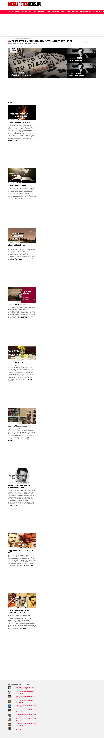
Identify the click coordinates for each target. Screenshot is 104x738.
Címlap (11, 12)
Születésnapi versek (58, 12)
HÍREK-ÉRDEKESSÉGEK (39, 12)
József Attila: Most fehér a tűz (19, 122)
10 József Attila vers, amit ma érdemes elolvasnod (19, 487)
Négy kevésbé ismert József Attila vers (21, 551)
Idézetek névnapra (85, 12)
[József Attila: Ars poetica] (22, 416)
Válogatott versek (72, 12)
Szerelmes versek (26, 12)
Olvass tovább (12, 140)
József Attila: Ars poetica (17, 426)
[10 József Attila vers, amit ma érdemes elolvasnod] (22, 476)
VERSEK (17, 12)
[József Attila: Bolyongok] (22, 235)
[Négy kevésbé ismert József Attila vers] (22, 540)
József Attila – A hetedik (17, 185)
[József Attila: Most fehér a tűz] (22, 112)
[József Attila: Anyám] (81, 70)
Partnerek (93, 736)
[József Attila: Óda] (81, 55)
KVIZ (48, 12)
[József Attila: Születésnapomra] (22, 353)
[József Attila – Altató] (37, 63)
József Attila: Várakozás (17, 305)
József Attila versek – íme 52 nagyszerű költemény (19, 611)
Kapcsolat (96, 12)
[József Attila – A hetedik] (22, 175)
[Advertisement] (52, 25)
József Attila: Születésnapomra (20, 363)
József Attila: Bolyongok (17, 245)
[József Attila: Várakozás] (22, 295)
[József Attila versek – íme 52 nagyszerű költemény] (22, 600)
